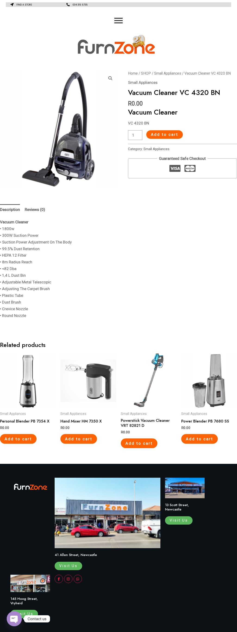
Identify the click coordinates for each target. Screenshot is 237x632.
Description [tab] (10, 209)
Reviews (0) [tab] (35, 209)
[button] (110, 78)
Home (133, 73)
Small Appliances (167, 73)
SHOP (146, 73)
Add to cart (164, 134)
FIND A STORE (24, 4)
